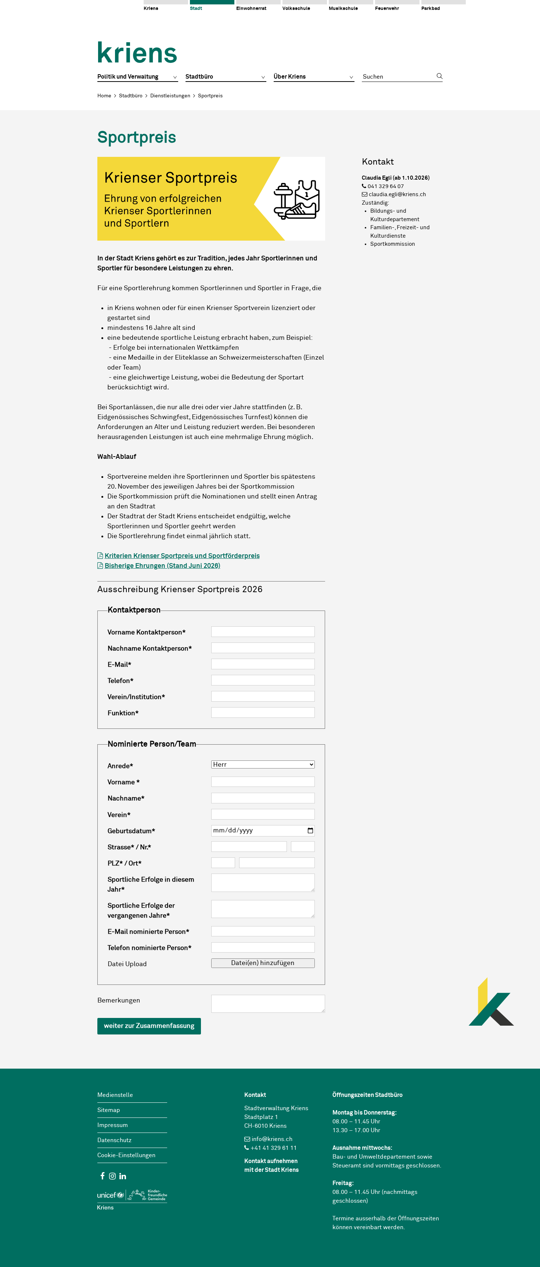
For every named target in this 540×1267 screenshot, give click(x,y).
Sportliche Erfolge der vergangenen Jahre (141, 911)
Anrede (120, 766)
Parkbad (430, 8)
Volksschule (296, 8)
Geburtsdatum (131, 831)
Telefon (121, 681)
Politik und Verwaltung (127, 77)
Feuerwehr (387, 8)
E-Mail (120, 665)
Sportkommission (392, 244)
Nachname (126, 798)
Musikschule (343, 8)
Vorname (124, 782)
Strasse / (123, 847)
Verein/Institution (136, 697)
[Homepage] (137, 46)
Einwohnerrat (251, 8)
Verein (119, 815)
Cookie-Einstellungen (126, 1155)
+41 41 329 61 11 (274, 1148)
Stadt (196, 8)
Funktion (123, 713)
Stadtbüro (199, 77)
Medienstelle (115, 1095)
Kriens (151, 8)
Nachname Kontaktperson (150, 648)
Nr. (145, 847)
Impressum (112, 1125)
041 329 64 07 (386, 186)
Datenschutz (114, 1140)
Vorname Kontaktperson (147, 632)
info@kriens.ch (272, 1139)
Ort (135, 863)
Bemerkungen (118, 1000)
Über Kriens (290, 77)
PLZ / (117, 863)
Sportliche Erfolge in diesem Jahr (151, 885)
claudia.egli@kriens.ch (397, 194)
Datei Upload (127, 964)
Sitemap (108, 1110)
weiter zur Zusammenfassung (149, 1026)
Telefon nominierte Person (150, 948)
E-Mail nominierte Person (149, 932)
